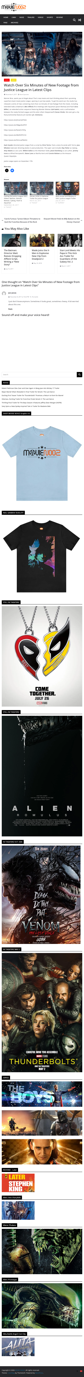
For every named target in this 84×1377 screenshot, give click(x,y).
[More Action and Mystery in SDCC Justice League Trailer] (67, 188)
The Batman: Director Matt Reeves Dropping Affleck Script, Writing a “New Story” (12, 257)
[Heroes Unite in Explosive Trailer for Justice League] (41, 188)
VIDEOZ (40, 17)
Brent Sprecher (24, 94)
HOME (6, 17)
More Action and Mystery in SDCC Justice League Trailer (66, 197)
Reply (10, 309)
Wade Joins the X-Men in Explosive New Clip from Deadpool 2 (41, 254)
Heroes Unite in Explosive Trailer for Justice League (39, 197)
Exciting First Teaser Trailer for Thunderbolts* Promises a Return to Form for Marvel (32, 395)
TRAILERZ (30, 17)
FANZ (5, 23)
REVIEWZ (59, 17)
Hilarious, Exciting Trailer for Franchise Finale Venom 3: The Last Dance (28, 399)
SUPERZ (7, 80)
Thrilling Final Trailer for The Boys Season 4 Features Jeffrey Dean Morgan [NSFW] (32, 403)
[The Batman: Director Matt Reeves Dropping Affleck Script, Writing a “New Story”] (14, 235)
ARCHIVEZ (14, 23)
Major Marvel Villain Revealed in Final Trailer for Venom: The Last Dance (28, 392)
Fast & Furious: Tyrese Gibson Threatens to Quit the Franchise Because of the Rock (22, 220)
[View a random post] (79, 20)
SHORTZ (50, 17)
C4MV (14, 17)
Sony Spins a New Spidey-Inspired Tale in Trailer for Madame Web (26, 406)
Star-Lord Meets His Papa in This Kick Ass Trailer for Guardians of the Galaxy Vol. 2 (70, 256)
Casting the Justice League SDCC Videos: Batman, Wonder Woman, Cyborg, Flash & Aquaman (16, 199)
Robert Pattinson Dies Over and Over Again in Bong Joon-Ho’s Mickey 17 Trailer (30, 388)
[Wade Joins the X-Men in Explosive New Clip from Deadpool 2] (42, 235)
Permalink (35, 297)
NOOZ (21, 17)
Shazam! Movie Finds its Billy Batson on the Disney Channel (62, 220)
